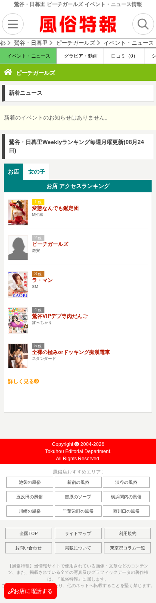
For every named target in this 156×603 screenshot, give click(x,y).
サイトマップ (78, 533)
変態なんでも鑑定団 (55, 208)
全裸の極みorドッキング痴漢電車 (71, 352)
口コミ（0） (124, 56)
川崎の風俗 (30, 511)
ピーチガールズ (35, 73)
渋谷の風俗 (126, 482)
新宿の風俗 (78, 482)
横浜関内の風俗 (126, 496)
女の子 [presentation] (36, 171)
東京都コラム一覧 (127, 547)
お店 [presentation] (13, 171)
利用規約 (127, 533)
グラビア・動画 (80, 56)
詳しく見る (21, 381)
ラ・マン (42, 280)
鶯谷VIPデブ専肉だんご (60, 316)
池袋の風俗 (30, 482)
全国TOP (29, 533)
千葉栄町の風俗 (78, 511)
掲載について (78, 547)
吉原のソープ (78, 496)
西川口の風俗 (126, 511)
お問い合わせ (28, 547)
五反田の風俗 (29, 496)
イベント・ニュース (28, 56)
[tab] (13, 172)
